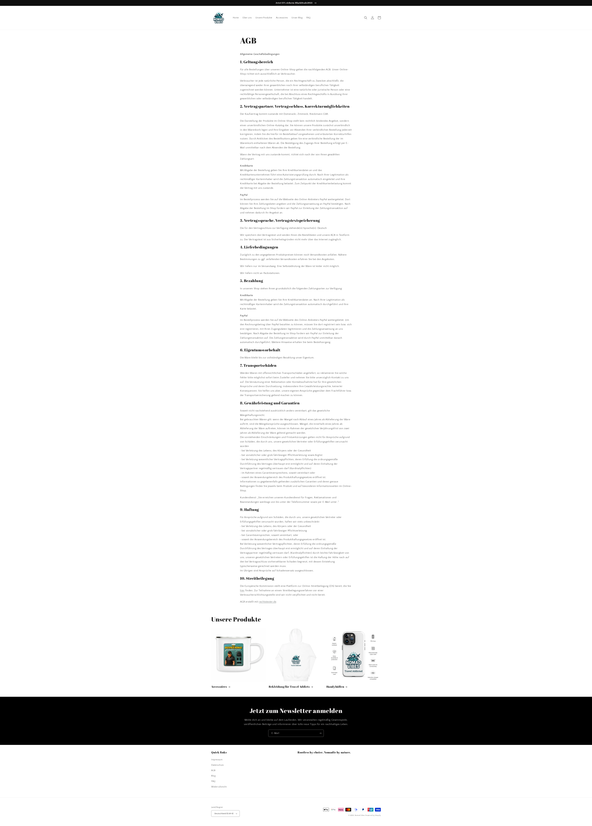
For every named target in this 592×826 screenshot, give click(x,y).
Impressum (216, 759)
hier (242, 590)
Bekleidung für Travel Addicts (289, 686)
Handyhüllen (335, 686)
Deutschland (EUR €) (224, 813)
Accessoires (219, 686)
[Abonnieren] (320, 733)
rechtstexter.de (267, 601)
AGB (213, 770)
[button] (365, 17)
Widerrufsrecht (219, 787)
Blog (213, 776)
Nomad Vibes (360, 815)
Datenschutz (217, 765)
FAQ (213, 781)
